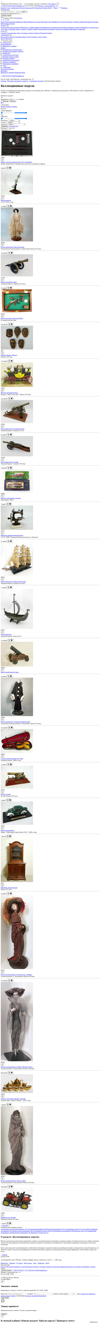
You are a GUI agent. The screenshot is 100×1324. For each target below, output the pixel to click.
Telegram (45, 8)
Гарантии (37, 33)
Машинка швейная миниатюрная (12, 535)
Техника (3, 124)
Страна (3, 122)
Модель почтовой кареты (9, 393)
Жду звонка (5, 1298)
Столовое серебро (32, 29)
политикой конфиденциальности (43, 1322)
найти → (24, 11)
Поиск (3, 39)
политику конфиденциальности (35, 1296)
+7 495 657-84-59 (6, 6)
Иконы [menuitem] (26, 22)
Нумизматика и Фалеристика (50, 27)
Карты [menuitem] (70, 22)
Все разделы (5, 37)
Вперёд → (6, 1225)
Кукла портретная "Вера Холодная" (13, 247)
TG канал (19, 1263)
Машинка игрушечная (8, 1217)
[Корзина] (8, 20)
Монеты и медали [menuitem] (35, 22)
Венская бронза (15, 27)
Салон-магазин (11, 33)
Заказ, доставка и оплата (25, 33)
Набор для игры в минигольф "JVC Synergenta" (16, 162)
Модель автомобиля (7, 830)
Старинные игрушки (36, 81)
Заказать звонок (6, 15)
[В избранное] (2, 160)
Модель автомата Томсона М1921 (12, 318)
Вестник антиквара (7, 69)
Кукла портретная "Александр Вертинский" (15, 722)
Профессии (85, 27)
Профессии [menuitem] (55, 22)
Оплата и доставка (39, 1267)
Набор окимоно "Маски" (9, 355)
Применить (5, 126)
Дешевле (9, 106)
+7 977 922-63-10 (29, 1270)
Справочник (15, 8)
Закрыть (4, 1314)
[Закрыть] (57, 4)
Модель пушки (6, 794)
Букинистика (5, 27)
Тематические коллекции (46, 29)
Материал (4, 120)
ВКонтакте (4, 72)
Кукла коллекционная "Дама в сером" (13, 1181)
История (43, 33)
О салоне (23, 1267)
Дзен (34, 1263)
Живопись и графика (28, 27)
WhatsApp (38, 8)
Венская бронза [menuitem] (11, 22)
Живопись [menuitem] (19, 22)
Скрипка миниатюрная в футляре (12, 758)
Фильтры (5, 101)
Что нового (52, 4)
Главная (3, 33)
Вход (55, 8)
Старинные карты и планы (17, 29)
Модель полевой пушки (9, 282)
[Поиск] (2, 20)
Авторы (12, 37)
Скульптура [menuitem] (64, 22)
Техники (34, 37)
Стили (28, 37)
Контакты (28, 8)
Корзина (64, 8)
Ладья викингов (6, 634)
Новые (3, 106)
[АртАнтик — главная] (5, 9)
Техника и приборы (62, 29)
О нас (8, 8)
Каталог (3, 8)
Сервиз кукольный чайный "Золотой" (13, 1099)
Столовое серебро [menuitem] (79, 22)
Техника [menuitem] (95, 22)
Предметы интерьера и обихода (70, 27)
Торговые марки (20, 37)
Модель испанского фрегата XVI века (13, 581)
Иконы (37, 27)
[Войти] (4, 20)
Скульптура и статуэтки (10, 55)
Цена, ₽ (3, 108)
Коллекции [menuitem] (88, 22)
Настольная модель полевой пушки (12, 429)
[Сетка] (2, 103)
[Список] (3, 103)
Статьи (39, 37)
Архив (44, 37)
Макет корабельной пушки (10, 672)
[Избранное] (58, 8)
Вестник (22, 8)
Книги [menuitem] (3, 22)
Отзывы (49, 33)
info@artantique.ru (18, 6)
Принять (94, 1322)
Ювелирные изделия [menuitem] (8, 24)
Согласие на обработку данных (85, 1267)
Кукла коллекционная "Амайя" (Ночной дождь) (17, 1067)
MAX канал (28, 1263)
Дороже (14, 106)
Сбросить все (13, 126)
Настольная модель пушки (9, 462)
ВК (33, 8)
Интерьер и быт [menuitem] (46, 22)
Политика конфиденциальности (63, 1267)
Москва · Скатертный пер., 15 (48, 6)
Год (2, 115)
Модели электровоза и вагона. (11, 498)
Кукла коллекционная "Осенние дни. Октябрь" (16, 974)
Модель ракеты (6, 200)
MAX (50, 8)
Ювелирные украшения (77, 29)
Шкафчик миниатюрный (9, 888)
